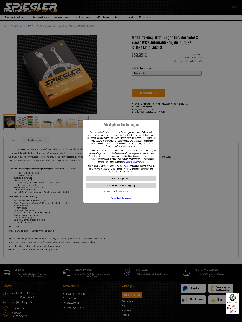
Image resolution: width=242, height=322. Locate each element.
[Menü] (237, 294)
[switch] (233, 311)
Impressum (126, 198)
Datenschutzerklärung (135, 161)
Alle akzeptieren (121, 178)
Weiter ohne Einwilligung (121, 185)
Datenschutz (116, 198)
